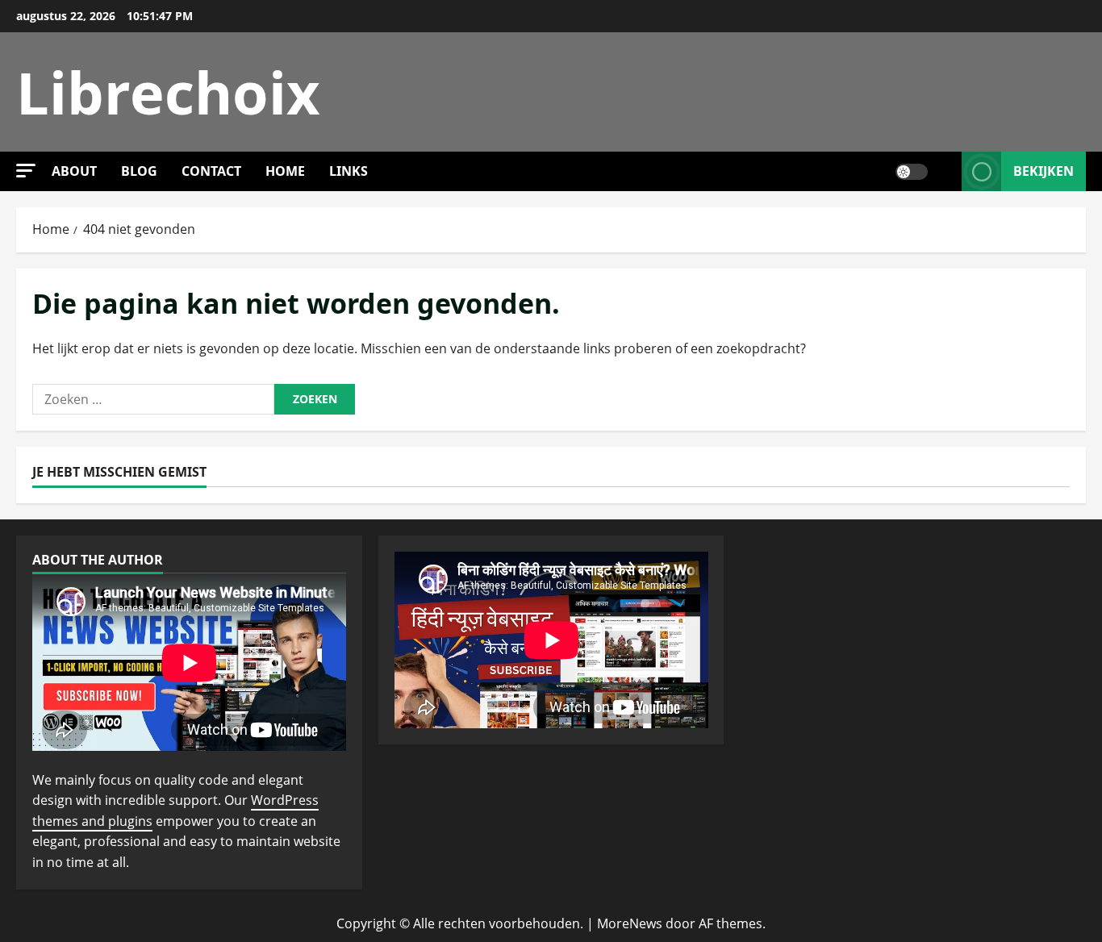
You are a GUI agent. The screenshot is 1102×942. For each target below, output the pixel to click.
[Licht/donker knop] (911, 172)
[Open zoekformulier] (945, 171)
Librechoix (168, 91)
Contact (211, 171)
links (348, 171)
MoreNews (629, 923)
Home (285, 171)
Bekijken (1043, 171)
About (74, 171)
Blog (139, 171)
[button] (25, 170)
